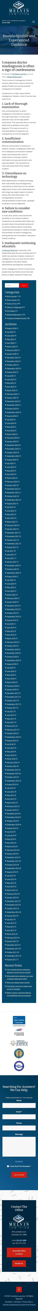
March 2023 (11, 478)
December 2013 (12, 857)
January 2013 (11, 897)
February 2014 (12, 850)
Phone (19, 1123)
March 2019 (11, 638)
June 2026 (10, 336)
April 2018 (10, 678)
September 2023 (13, 456)
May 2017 (10, 719)
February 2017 (12, 730)
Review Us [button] (19, 1263)
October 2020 (12, 569)
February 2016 (12, 762)
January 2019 (11, 646)
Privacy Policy (27, 1302)
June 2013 (10, 879)
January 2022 (11, 529)
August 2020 (11, 576)
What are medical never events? (18, 982)
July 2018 (10, 668)
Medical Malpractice (14, 77)
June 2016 (10, 748)
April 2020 (10, 591)
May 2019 (10, 631)
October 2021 (12, 540)
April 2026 (10, 343)
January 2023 (11, 485)
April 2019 (10, 635)
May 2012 (10, 927)
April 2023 (10, 474)
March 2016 (11, 759)
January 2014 (11, 854)
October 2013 (12, 865)
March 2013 (11, 890)
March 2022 (11, 522)
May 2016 (10, 751)
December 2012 (12, 901)
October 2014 (12, 821)
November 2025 (13, 361)
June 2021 (10, 554)
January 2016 (11, 766)
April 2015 (10, 799)
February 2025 (12, 394)
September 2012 (13, 912)
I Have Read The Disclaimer (20, 1166)
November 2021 (13, 536)
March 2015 (11, 802)
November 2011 (13, 948)
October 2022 (12, 496)
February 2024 (12, 438)
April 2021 (10, 558)
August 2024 (11, 416)
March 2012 (11, 934)
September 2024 (13, 412)
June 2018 (10, 671)
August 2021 (11, 547)
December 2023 (12, 445)
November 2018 (13, 653)
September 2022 (13, 500)
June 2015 (10, 792)
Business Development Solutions (15, 1304)
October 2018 (12, 657)
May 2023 (10, 471)
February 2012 (12, 938)
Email (19, 1112)
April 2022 (10, 518)
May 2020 (10, 587)
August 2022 (11, 503)
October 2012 (12, 908)
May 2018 (10, 675)
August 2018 (11, 664)
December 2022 (12, 489)
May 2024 (10, 427)
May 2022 (10, 514)
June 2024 (10, 423)
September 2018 (13, 660)
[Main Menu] (34, 22)
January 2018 (11, 689)
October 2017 (12, 700)
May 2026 (10, 339)
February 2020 (12, 598)
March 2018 (11, 682)
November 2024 (13, 405)
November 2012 (13, 905)
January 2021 (11, 562)
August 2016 (11, 740)
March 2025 (11, 390)
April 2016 (10, 755)
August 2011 (11, 959)
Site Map (17, 1302)
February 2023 (12, 481)
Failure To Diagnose (14, 307)
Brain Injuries (12, 300)
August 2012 (11, 916)
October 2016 (12, 733)
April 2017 (10, 722)
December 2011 (12, 945)
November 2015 (13, 773)
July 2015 (10, 788)
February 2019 (12, 642)
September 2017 (13, 704)
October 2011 (12, 952)
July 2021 (10, 551)
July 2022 (10, 507)
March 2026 (11, 346)
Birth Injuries (11, 296)
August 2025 (11, 372)
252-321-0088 (6, 22)
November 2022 (13, 492)
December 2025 (12, 357)
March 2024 (11, 434)
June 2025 (10, 379)
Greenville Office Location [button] (19, 1252)
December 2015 (12, 770)
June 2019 (10, 627)
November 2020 (13, 565)
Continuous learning (9, 250)
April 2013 (10, 886)
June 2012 (10, 923)
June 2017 (10, 715)
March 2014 (11, 846)
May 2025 (10, 383)
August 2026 (11, 328)
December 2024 (12, 401)
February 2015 (12, 806)
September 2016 (13, 737)
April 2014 (10, 843)
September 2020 (13, 573)
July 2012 (10, 919)
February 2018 (12, 686)
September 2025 (13, 368)
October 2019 (12, 613)
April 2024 (10, 430)
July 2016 (10, 744)
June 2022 (10, 511)
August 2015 (11, 784)
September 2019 (13, 616)
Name (19, 1100)
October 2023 (12, 452)
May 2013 (10, 883)
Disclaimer (19, 1161)
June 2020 (10, 584)
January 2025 (11, 398)
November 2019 (13, 609)
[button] (36, 1297)
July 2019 (10, 624)
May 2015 (10, 795)
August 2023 (11, 460)
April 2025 (10, 387)
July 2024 (10, 419)
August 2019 (11, 620)
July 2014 (10, 832)
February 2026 (12, 350)
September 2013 (13, 868)
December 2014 (12, 813)
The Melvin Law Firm (19, 74)
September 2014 (13, 824)
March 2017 (11, 726)
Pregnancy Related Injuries (16, 318)
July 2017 (10, 711)
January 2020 (11, 602)
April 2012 (10, 930)
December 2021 (12, 533)
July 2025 (10, 376)
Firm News (11, 311)
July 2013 (10, 875)
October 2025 (12, 365)
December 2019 (12, 605)
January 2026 (11, 354)
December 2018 (12, 649)
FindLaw (33, 1304)
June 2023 (10, 467)
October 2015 (12, 777)
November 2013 (13, 861)
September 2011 (13, 956)
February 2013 (12, 894)
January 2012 (11, 941)
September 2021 (13, 543)
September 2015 (13, 781)
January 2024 (11, 441)
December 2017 (12, 693)
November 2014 (13, 817)
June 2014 (10, 835)
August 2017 (11, 708)
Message (19, 1134)
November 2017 (13, 697)
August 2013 (11, 872)
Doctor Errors (12, 303)
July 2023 (10, 463)
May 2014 (10, 839)
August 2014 (11, 828)
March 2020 (11, 595)
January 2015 (11, 810)
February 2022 (12, 525)
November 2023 (13, 449)
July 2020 (10, 580)
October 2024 (12, 408)
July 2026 (10, 332)
